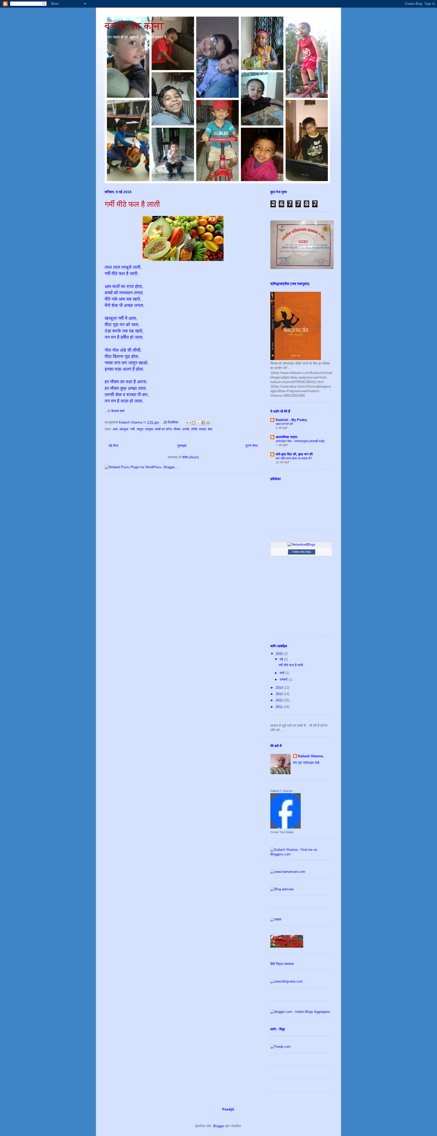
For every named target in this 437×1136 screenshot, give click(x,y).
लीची (194, 429)
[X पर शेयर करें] (198, 422)
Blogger (218, 1126)
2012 (280, 700)
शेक (210, 429)
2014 (280, 687)
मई (282, 659)
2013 (280, 694)
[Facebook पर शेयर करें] (203, 422)
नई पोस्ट (113, 446)
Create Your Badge (282, 832)
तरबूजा (149, 429)
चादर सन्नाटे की (284, 424)
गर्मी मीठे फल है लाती (132, 204)
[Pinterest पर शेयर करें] (208, 422)
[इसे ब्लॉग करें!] (193, 422)
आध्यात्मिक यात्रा (286, 437)
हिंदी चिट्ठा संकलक (282, 964)
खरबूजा (124, 429)
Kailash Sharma (310, 756)
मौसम (177, 429)
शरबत (202, 429)
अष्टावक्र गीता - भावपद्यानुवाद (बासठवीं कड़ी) (300, 441)
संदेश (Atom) (190, 457)
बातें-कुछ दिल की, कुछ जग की (294, 454)
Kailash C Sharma (281, 790)
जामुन (140, 429)
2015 (280, 654)
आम (115, 429)
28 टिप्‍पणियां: (171, 422)
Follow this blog (301, 551)
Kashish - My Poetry (291, 420)
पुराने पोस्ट (252, 446)
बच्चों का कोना (134, 26)
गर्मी (132, 429)
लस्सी (185, 429)
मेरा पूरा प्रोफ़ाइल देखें (306, 763)
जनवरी (284, 679)
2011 (280, 707)
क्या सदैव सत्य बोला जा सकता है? (294, 458)
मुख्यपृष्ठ (182, 446)
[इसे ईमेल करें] (188, 422)
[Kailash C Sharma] (285, 827)
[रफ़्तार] (275, 919)
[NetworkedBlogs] (301, 544)
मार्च (282, 673)
